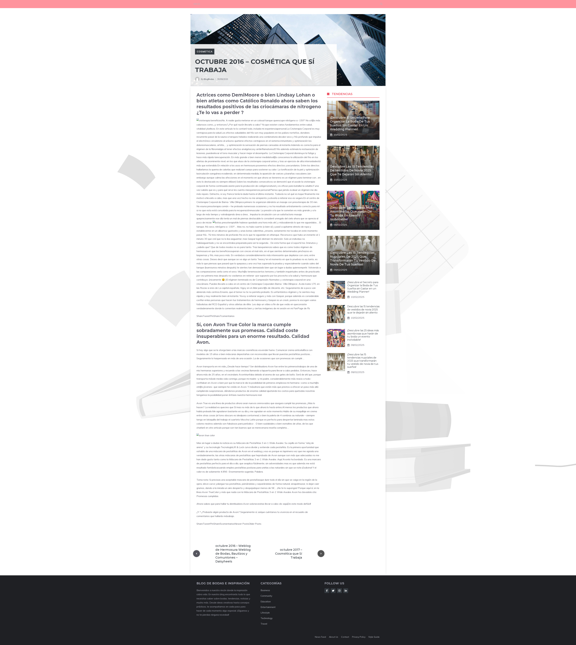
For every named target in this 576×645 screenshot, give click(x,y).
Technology (267, 618)
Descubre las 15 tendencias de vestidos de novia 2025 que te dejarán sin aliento (352, 170)
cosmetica (205, 51)
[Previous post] (196, 553)
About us (333, 637)
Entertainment (268, 607)
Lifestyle (265, 612)
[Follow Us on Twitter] (333, 590)
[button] (381, 4)
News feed (320, 637)
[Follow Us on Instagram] (339, 590)
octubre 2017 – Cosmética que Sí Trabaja (288, 553)
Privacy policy (358, 637)
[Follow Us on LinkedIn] (345, 590)
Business (265, 590)
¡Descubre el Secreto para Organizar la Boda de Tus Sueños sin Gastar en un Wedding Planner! (362, 287)
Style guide (374, 637)
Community (266, 595)
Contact (345, 637)
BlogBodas (209, 79)
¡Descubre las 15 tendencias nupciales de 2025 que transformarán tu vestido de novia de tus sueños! (362, 360)
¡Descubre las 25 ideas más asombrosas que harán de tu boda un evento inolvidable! (363, 335)
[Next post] (321, 553)
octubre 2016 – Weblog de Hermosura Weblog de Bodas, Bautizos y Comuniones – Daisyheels (233, 553)
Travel (264, 623)
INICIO (197, 4)
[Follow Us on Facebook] (326, 590)
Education (266, 601)
